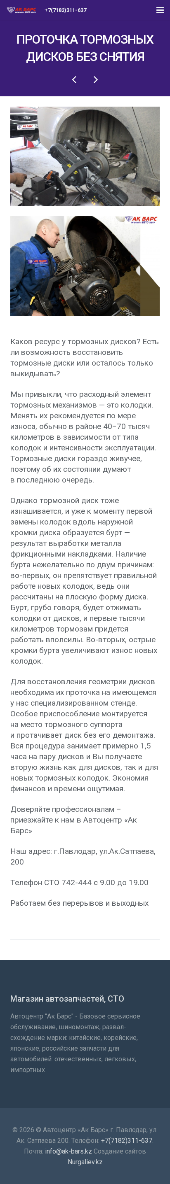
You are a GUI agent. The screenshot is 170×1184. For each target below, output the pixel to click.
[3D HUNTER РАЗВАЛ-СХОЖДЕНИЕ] (95, 79)
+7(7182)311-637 (126, 1140)
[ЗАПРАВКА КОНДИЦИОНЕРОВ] (74, 79)
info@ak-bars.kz (68, 1151)
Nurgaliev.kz (85, 1162)
